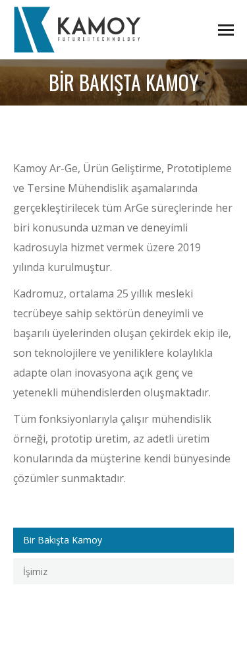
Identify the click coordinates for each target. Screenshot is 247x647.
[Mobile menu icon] (226, 30)
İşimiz (35, 571)
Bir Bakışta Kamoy (62, 540)
